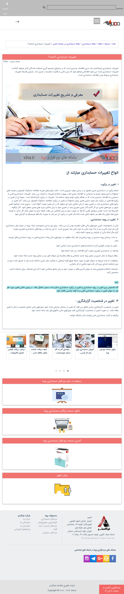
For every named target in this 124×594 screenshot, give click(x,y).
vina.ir (73, 590)
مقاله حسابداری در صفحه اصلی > (65, 44)
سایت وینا (111, 538)
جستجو (120, 8)
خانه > (113, 44)
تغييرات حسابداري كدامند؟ (39, 44)
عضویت (5, 8)
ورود (4, 13)
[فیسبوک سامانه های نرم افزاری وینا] (112, 556)
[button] (68, 370)
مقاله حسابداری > (88, 44)
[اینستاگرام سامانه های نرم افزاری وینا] (87, 556)
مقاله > (99, 44)
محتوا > (106, 44)
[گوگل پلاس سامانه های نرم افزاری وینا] (100, 556)
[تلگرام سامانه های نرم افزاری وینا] (93, 556)
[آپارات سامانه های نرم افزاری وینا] (106, 556)
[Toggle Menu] (96, 20)
